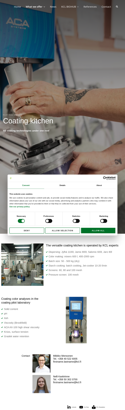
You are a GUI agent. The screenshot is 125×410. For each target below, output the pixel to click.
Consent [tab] (26, 185)
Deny (27, 231)
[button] (43, 6)
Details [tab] (63, 185)
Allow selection (62, 231)
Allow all (98, 231)
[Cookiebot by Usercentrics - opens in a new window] (105, 178)
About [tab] (99, 185)
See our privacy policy (19, 207)
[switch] (48, 221)
